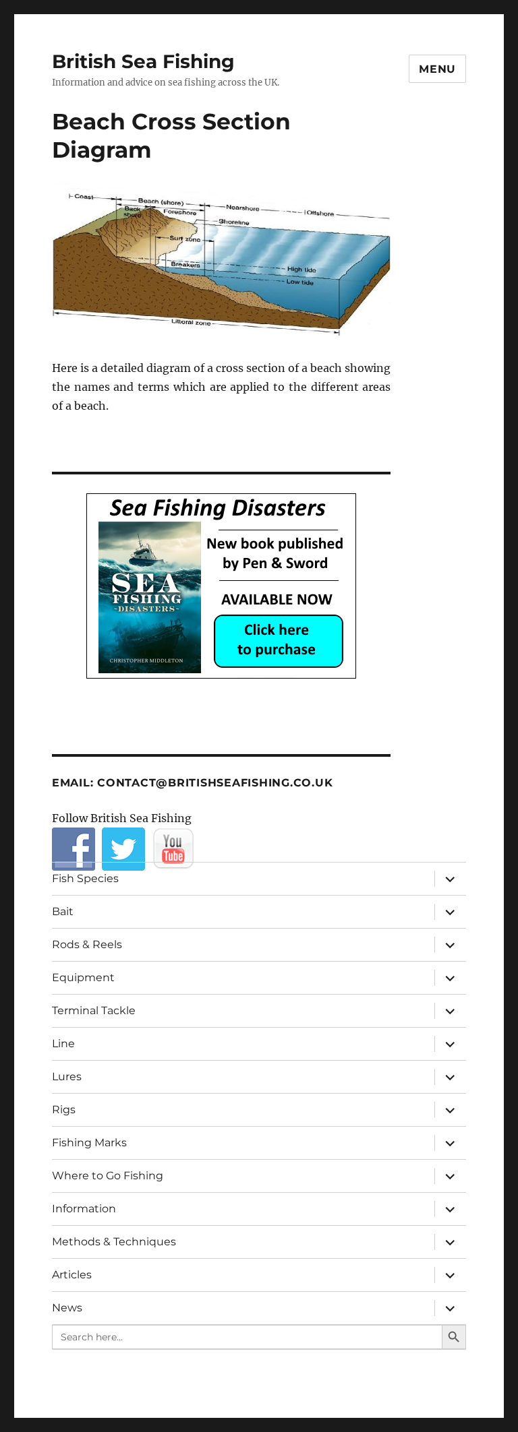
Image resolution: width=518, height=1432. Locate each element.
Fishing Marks (89, 1142)
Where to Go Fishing (107, 1175)
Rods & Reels (87, 944)
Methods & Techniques (114, 1241)
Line (63, 1043)
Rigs (64, 1109)
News (67, 1307)
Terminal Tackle (94, 1010)
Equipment (83, 977)
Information (84, 1208)
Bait (63, 911)
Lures (67, 1076)
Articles (72, 1274)
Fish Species (85, 878)
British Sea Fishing (143, 61)
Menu (437, 69)
